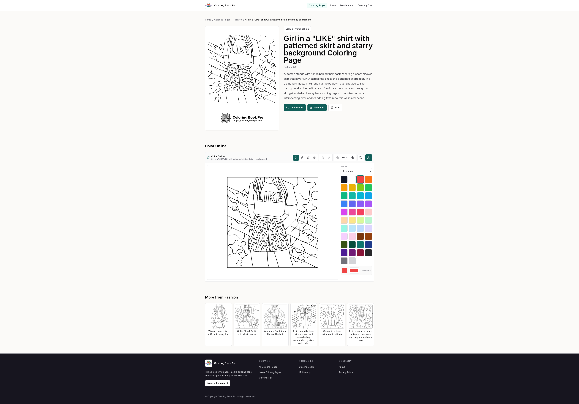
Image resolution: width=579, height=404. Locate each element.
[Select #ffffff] (352, 179)
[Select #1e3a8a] (368, 244)
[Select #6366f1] (352, 203)
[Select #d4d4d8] (352, 260)
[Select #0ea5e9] (368, 195)
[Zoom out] (338, 158)
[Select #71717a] (344, 260)
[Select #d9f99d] (360, 220)
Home (208, 19)
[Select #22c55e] (368, 187)
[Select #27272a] (368, 252)
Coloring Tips (365, 5)
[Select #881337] (360, 252)
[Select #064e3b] (352, 244)
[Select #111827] (344, 179)
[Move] (314, 158)
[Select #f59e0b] (344, 187)
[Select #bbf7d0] (368, 220)
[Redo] (329, 158)
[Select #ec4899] (352, 212)
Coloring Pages (317, 5)
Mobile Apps (346, 5)
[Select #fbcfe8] (352, 236)
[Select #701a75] (352, 252)
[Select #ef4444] (360, 179)
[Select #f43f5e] (360, 212)
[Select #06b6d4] (360, 195)
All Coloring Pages (268, 367)
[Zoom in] (353, 158)
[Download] (368, 157)
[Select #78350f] (360, 236)
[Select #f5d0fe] (344, 236)
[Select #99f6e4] (344, 228)
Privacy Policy (346, 372)
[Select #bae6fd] (352, 228)
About (342, 367)
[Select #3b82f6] (344, 203)
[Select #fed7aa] (344, 220)
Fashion (238, 19)
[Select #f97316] (368, 179)
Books (333, 5)
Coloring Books (306, 367)
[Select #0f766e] (360, 244)
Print (337, 107)
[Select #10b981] (344, 195)
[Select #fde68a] (352, 220)
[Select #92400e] (368, 236)
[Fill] (296, 158)
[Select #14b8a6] (352, 195)
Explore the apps (216, 383)
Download (318, 107)
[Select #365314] (344, 244)
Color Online (296, 107)
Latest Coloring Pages (270, 372)
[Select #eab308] (352, 187)
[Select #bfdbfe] (360, 228)
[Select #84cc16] (360, 187)
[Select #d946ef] (344, 212)
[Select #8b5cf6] (360, 203)
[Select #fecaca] (368, 212)
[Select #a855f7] (368, 203)
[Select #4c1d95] (344, 252)
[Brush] (308, 158)
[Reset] (361, 157)
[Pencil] (302, 158)
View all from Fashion (297, 29)
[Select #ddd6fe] (368, 228)
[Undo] (323, 158)
